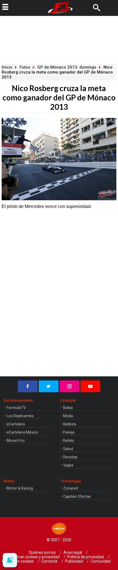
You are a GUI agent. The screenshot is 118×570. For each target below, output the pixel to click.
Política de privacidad (85, 557)
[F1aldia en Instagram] (69, 386)
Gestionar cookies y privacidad (33, 557)
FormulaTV (16, 407)
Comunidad (101, 561)
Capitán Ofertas (77, 496)
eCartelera (16, 424)
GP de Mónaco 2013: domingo (66, 67)
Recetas (70, 457)
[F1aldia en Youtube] (90, 386)
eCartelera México (22, 432)
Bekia (68, 407)
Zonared (70, 488)
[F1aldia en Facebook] (28, 386)
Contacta (49, 561)
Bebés (68, 440)
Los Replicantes (20, 416)
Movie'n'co (16, 440)
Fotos (24, 67)
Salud (68, 449)
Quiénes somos (42, 552)
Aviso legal (72, 552)
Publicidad (74, 561)
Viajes (68, 465)
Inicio (7, 67)
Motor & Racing (20, 488)
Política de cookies (18, 561)
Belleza (69, 424)
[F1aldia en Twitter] (48, 386)
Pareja (68, 432)
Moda (68, 416)
